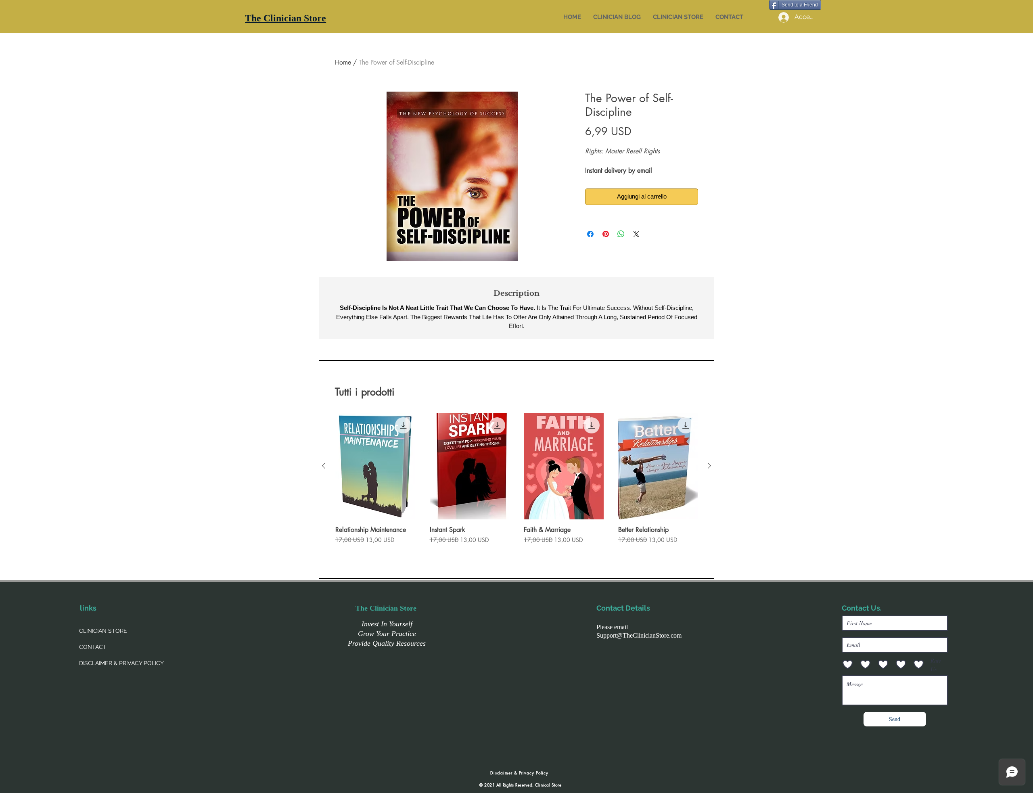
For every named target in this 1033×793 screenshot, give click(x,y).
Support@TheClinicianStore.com (639, 635)
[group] (516, 482)
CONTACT (93, 647)
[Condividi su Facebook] (590, 234)
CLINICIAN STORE (103, 631)
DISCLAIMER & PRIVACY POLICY (121, 663)
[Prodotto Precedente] (323, 466)
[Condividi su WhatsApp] (621, 234)
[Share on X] (636, 234)
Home (343, 62)
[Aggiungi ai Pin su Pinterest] (606, 234)
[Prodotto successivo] (709, 466)
